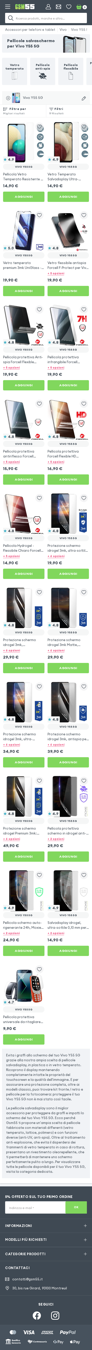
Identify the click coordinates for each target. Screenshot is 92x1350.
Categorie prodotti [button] (25, 1254)
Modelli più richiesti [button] (26, 1240)
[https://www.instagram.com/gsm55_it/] (55, 1315)
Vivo (63, 29)
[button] (68, 273)
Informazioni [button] (18, 1226)
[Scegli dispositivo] (84, 98)
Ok (76, 1207)
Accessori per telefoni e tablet (30, 29)
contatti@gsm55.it (27, 1279)
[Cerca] (10, 18)
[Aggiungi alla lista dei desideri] (39, 127)
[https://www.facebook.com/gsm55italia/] (37, 1315)
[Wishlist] (68, 6)
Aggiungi (24, 197)
